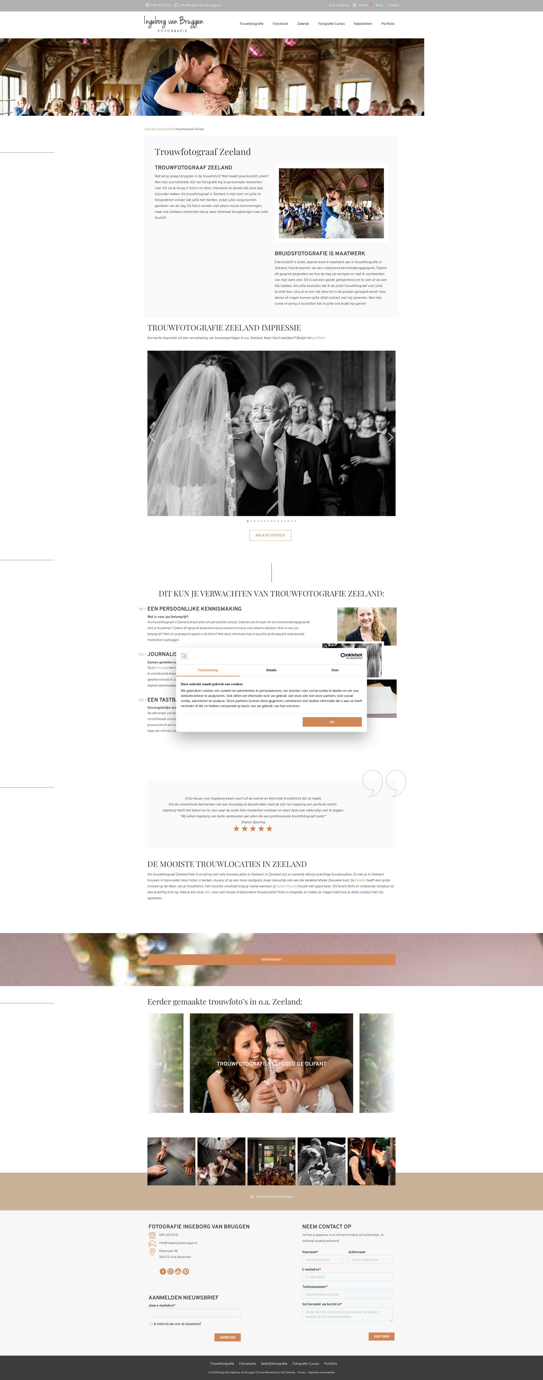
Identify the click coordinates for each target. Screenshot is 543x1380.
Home (147, 129)
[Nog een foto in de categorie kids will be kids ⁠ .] (322, 1161)
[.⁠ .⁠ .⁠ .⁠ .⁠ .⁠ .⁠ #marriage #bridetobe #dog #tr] (271, 1161)
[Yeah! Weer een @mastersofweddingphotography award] (171, 1161)
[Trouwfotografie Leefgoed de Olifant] (271, 1112)
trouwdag (161, 668)
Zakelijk (303, 24)
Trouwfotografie (251, 24)
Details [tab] (271, 670)
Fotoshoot (280, 24)
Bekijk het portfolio (270, 535)
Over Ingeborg (339, 5)
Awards (364, 5)
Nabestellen (363, 24)
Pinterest (186, 1271)
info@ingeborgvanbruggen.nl (201, 5)
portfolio (318, 338)
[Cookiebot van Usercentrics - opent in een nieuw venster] (343, 656)
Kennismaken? (272, 959)
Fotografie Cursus (331, 24)
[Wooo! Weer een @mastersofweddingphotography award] (221, 1161)
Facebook (163, 1271)
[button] (152, 437)
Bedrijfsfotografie (274, 1364)
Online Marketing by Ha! (270, 1372)
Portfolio (388, 24)
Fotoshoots (247, 1364)
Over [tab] (335, 670)
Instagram (170, 1271)
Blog (379, 5)
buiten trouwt (287, 886)
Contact (393, 5)
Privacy (302, 1372)
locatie (360, 880)
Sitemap (290, 1372)
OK (332, 722)
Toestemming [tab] (208, 670)
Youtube (178, 1271)
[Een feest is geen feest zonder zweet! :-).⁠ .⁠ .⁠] (372, 1161)
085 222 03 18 (161, 5)
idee (207, 892)
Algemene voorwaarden (321, 1372)
